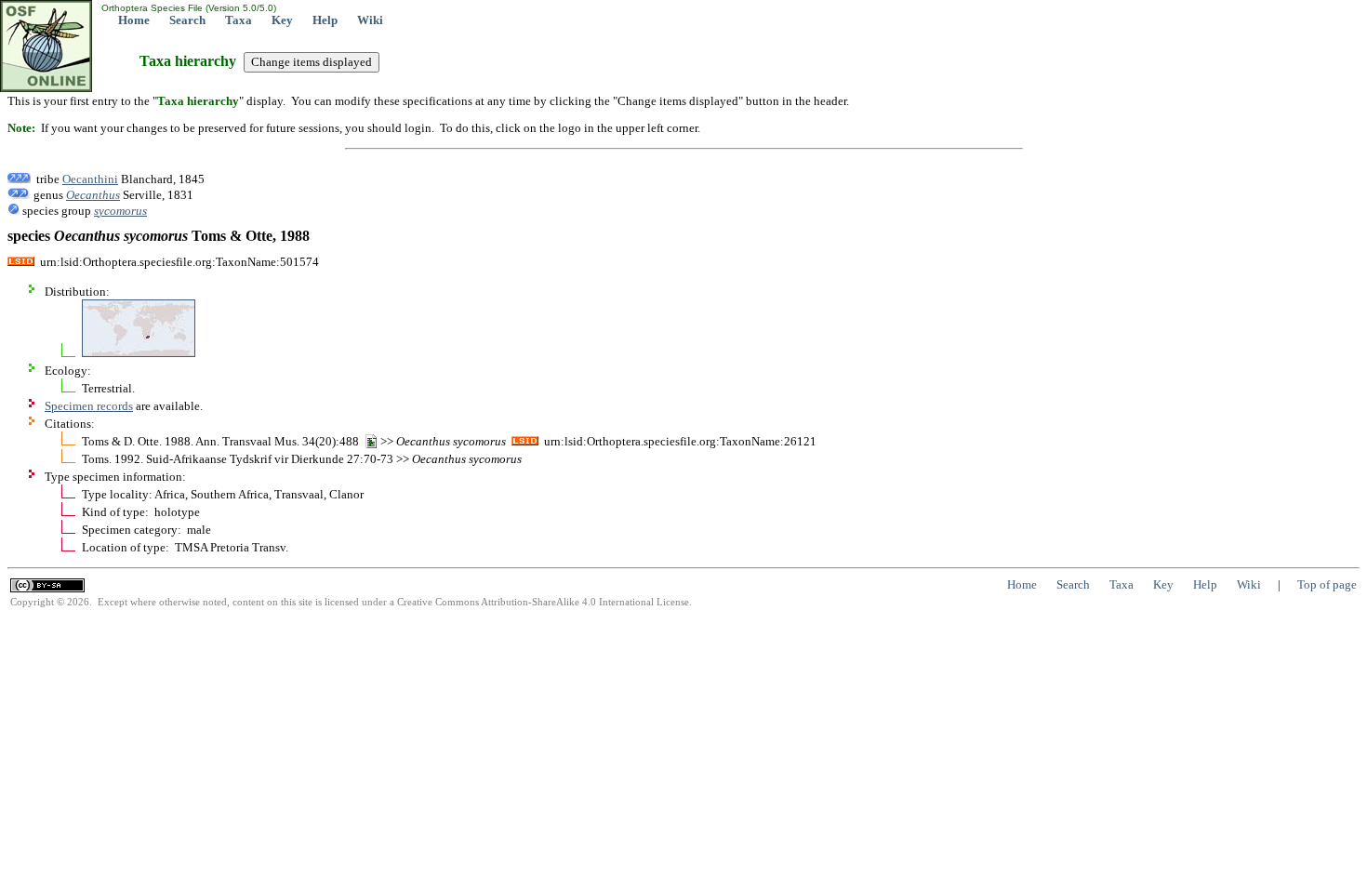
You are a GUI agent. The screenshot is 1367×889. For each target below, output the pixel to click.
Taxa (238, 20)
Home (134, 20)
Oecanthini (90, 179)
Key (282, 20)
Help (325, 20)
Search (187, 20)
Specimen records (89, 406)
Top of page (1327, 584)
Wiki (370, 20)
